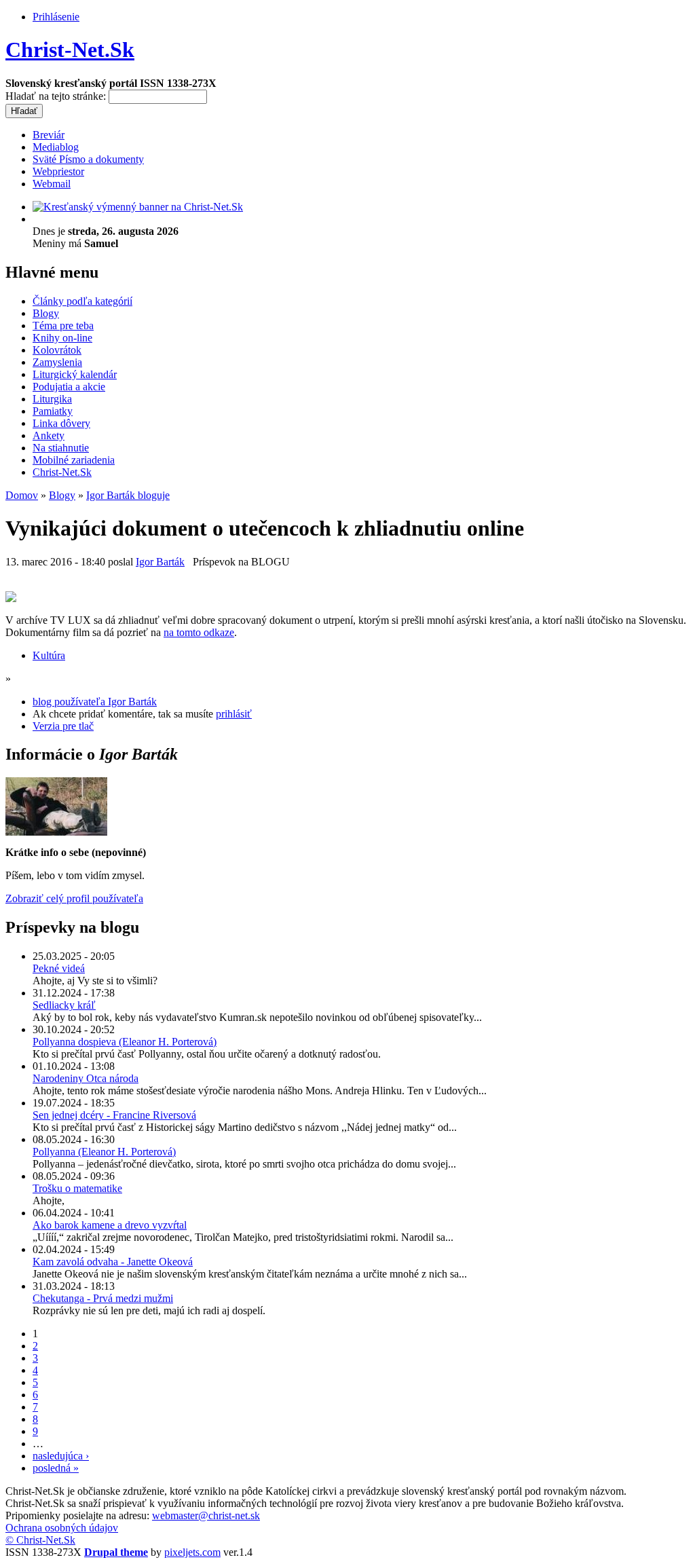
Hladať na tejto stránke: (57, 96)
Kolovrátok (57, 350)
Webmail (52, 183)
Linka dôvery (61, 423)
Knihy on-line (62, 337)
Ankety (48, 435)
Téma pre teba (63, 325)
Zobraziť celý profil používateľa (74, 898)
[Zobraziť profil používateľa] (56, 832)
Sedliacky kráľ (64, 1005)
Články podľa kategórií (82, 301)
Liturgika (52, 399)
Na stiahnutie (61, 447)
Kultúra (49, 655)
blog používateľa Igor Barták (95, 701)
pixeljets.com (192, 1552)
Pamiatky (53, 411)
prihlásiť (234, 714)
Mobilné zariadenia (74, 460)
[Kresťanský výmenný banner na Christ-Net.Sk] (138, 206)
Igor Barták (160, 561)
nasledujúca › (61, 1455)
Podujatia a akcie (69, 386)
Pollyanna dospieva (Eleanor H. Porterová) (125, 1041)
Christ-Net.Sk (69, 49)
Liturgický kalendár (75, 374)
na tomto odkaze (199, 632)
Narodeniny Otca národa (85, 1078)
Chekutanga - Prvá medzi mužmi (103, 1298)
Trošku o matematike (77, 1188)
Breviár (48, 135)
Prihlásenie (56, 16)
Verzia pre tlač (63, 726)
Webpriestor (58, 171)
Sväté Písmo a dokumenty (88, 159)
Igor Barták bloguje (128, 495)
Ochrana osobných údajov (61, 1527)
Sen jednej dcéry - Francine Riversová (114, 1115)
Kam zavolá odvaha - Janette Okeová (113, 1261)
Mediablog (56, 147)
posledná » (56, 1468)
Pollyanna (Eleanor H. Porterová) (104, 1151)
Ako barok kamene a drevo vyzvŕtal (110, 1225)
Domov (21, 495)
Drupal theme (116, 1552)
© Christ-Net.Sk (40, 1540)
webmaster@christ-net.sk (206, 1515)
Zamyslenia (57, 362)
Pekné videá (59, 968)
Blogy (46, 313)
